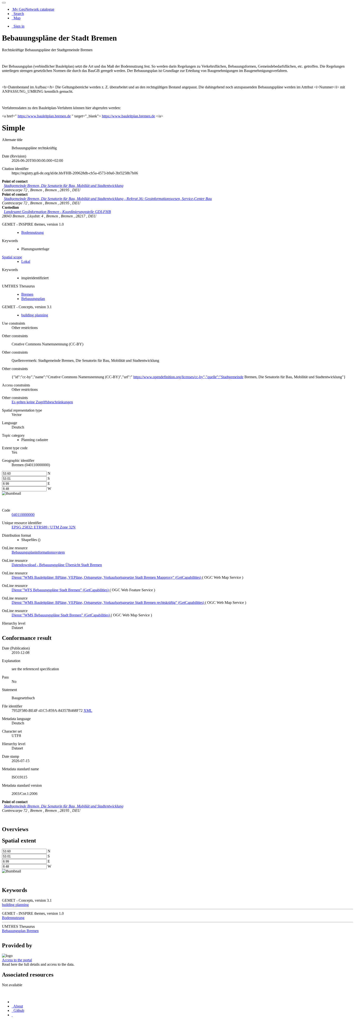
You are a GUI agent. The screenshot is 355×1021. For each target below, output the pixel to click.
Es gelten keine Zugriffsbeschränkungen (42, 402)
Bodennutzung (32, 232)
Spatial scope (12, 257)
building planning (34, 315)
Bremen (27, 294)
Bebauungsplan (33, 299)
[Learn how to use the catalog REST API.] (12, 1015)
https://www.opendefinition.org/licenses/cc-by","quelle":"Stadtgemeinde (188, 377)
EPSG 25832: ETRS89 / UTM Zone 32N (44, 527)
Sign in (18, 26)
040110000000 (23, 515)
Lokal (25, 261)
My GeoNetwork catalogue (33, 9)
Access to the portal (17, 960)
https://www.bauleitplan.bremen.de (44, 116)
